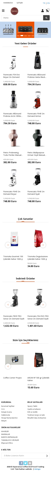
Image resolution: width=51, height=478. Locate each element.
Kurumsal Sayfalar (8, 406)
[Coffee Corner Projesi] (14, 387)
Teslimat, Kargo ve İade (36, 415)
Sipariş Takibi (32, 406)
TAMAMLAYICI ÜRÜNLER (10, 440)
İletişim (4, 421)
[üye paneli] (42, 10)
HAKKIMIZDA (8, 3)
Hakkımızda (5, 415)
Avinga (37, 469)
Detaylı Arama (6, 412)
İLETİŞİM (19, 3)
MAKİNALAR (5, 434)
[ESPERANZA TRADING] (9, 11)
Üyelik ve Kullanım (34, 409)
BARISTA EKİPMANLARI (9, 437)
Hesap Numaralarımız (9, 418)
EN (48, 3)
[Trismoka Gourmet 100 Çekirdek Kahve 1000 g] (14, 266)
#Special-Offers (7, 443)
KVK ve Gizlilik (32, 412)
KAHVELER (5, 431)
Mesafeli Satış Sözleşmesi (36, 418)
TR (44, 3)
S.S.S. (3, 409)
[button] (22, 35)
